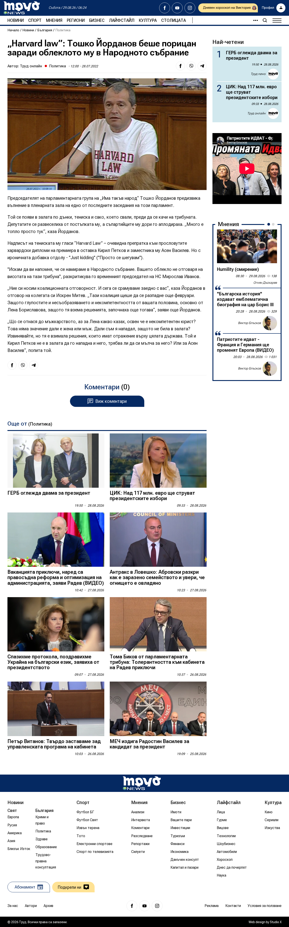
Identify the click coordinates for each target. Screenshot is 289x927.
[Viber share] (191, 65)
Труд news (258, 74)
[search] (265, 20)
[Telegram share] (202, 65)
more (253, 20)
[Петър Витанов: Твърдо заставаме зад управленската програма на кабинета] (55, 709)
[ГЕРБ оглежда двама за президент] (55, 460)
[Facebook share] (180, 65)
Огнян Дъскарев (265, 282)
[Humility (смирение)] (247, 246)
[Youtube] (177, 7)
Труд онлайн (31, 66)
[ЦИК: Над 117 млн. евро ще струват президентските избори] (158, 460)
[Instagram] (189, 7)
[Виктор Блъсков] (270, 323)
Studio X (276, 922)
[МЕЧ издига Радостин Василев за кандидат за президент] (158, 709)
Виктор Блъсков (249, 323)
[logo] (22, 7)
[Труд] (142, 783)
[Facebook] (164, 7)
